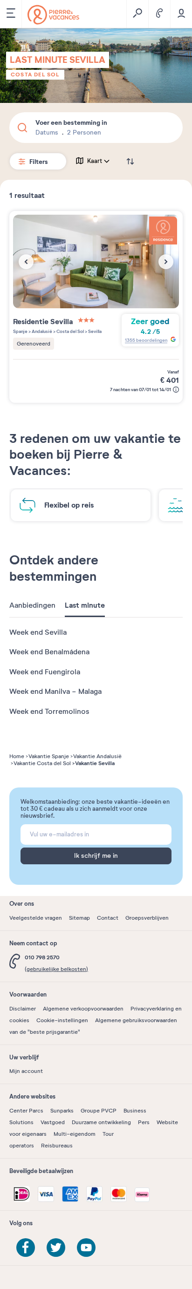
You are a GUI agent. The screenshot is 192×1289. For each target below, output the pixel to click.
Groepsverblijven (147, 918)
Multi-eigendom (75, 1134)
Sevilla (94, 331)
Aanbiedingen (32, 605)
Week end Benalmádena (49, 652)
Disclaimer (22, 1008)
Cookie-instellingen (62, 1020)
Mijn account (26, 1071)
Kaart (94, 161)
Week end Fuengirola (44, 672)
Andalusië (41, 331)
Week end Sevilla (38, 632)
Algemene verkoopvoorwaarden (83, 1008)
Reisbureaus (57, 1145)
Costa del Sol (35, 74)
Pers (144, 1122)
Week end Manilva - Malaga (55, 691)
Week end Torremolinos (49, 711)
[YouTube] (86, 1247)
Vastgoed (53, 1122)
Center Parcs (26, 1110)
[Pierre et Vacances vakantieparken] (53, 14)
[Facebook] (25, 1247)
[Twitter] (56, 1247)
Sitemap (79, 918)
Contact (107, 918)
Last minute (85, 605)
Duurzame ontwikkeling (101, 1122)
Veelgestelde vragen (35, 918)
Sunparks (62, 1110)
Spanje (20, 331)
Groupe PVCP (99, 1110)
